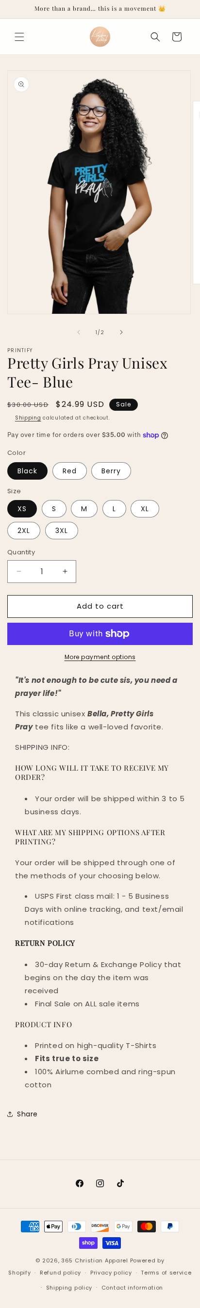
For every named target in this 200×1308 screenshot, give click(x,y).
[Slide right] (121, 332)
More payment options (100, 657)
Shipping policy (69, 1288)
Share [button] (27, 1114)
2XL (23, 530)
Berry (111, 471)
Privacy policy (111, 1272)
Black (27, 471)
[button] (19, 37)
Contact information (132, 1288)
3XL (61, 530)
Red (70, 471)
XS (22, 509)
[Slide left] (78, 332)
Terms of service (166, 1272)
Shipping (28, 417)
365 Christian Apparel (94, 1260)
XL (145, 509)
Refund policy (60, 1272)
